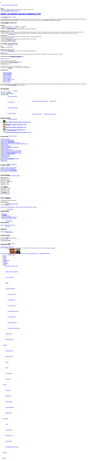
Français (5, 256)
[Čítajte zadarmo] (4, 144)
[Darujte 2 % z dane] (5, 147)
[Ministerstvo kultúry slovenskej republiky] (7, 246)
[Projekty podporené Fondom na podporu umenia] (11, 150)
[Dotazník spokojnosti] (5, 139)
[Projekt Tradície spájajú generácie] (8, 167)
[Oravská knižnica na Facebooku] (5, 207)
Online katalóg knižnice (6, 216)
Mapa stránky (4, 213)
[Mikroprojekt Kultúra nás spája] (7, 154)
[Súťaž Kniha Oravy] (5, 155)
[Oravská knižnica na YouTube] (23, 207)
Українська (5, 263)
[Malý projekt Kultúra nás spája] (7, 141)
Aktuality (12, 9)
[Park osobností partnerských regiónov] (9, 169)
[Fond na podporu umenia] (6, 149)
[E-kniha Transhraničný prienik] (7, 158)
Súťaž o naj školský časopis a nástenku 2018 (21, 14)
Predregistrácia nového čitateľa (50, 114)
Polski (4, 260)
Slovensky (5, 262)
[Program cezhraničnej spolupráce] (7, 231)
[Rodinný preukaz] (5, 148)
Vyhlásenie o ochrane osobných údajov (9, 217)
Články (2, 8)
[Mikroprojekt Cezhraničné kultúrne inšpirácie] (7, 140)
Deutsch (4, 255)
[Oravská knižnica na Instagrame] (13, 207)
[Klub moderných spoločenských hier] (8, 171)
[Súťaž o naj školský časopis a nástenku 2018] (10, 10)
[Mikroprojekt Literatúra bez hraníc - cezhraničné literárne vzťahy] (14, 143)
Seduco (53, 248)
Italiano (4, 259)
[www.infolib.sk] (4, 157)
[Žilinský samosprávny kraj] (7, 96)
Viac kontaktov (4, 214)
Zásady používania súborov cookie (8, 218)
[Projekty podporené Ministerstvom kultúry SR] (11, 151)
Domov (8, 9)
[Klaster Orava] (4, 159)
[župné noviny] (4, 161)
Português (5, 261)
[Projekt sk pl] (2, 231)
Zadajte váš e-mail (4, 239)
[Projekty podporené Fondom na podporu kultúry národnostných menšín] (11, 152)
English (4, 264)
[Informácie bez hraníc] (5, 156)
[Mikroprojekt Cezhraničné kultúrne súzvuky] (10, 142)
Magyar (4, 257)
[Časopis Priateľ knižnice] (6, 145)
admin (14, 17)
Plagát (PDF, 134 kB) (5, 58)
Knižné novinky (53, 101)
